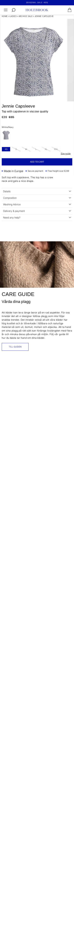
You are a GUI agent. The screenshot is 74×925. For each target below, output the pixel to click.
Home (5, 16)
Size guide (66, 153)
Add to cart (37, 162)
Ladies (13, 16)
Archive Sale (26, 16)
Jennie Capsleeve (44, 16)
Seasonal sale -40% (37, 2)
